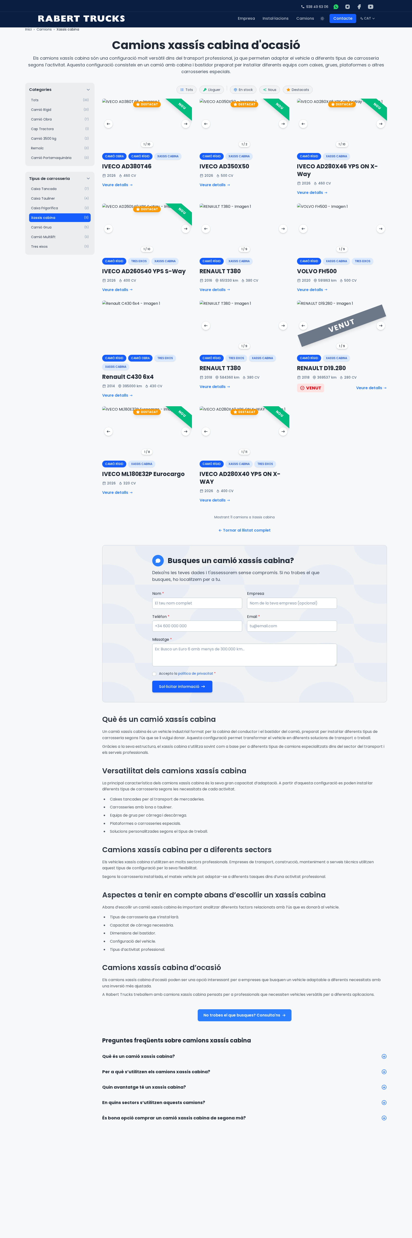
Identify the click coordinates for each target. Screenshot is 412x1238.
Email (253, 616)
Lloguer (214, 89)
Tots (189, 89)
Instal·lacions (276, 18)
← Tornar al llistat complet (244, 530)
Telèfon (161, 616)
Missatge (162, 639)
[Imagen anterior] (108, 124)
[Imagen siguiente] (185, 124)
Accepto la (187, 673)
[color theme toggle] (322, 18)
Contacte (342, 18)
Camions (305, 18)
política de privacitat (195, 673)
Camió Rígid (140, 156)
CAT (367, 19)
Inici (28, 29)
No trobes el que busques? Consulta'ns (244, 1015)
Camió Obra (114, 156)
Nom (158, 593)
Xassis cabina (167, 156)
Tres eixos (139, 261)
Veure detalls (115, 185)
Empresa (246, 18)
